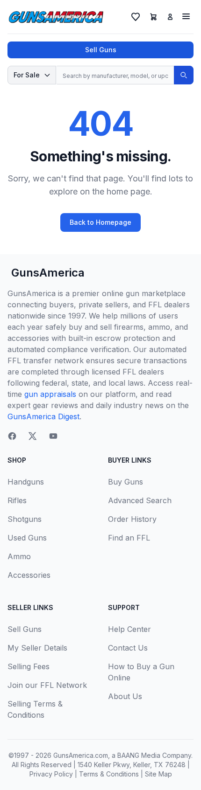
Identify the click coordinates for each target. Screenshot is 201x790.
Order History (132, 519)
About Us (125, 696)
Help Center (129, 629)
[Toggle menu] (186, 16)
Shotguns (24, 519)
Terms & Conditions (109, 774)
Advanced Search (140, 500)
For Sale (27, 75)
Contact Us (128, 647)
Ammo (19, 556)
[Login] (170, 16)
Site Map (158, 774)
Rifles (17, 500)
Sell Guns (100, 50)
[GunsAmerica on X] (32, 436)
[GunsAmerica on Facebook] (12, 436)
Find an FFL (129, 537)
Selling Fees (28, 666)
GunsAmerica (48, 272)
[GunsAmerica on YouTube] (53, 436)
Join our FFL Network (47, 685)
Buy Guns (125, 481)
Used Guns (27, 537)
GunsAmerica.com (80, 755)
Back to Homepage (100, 222)
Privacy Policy (51, 774)
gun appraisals (50, 394)
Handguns (25, 481)
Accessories (28, 575)
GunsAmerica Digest (43, 416)
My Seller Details (37, 647)
